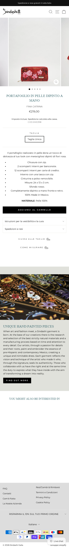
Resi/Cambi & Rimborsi (48, 487)
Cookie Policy (43, 502)
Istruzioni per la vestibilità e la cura (24, 221)
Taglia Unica (34, 139)
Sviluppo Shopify (58, 545)
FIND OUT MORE (17, 380)
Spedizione (33, 119)
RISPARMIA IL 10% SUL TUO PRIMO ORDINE (33, 514)
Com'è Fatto (9, 498)
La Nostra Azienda (12, 503)
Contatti (7, 493)
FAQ (5, 488)
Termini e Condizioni (47, 492)
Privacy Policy (43, 497)
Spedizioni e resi (14, 229)
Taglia (34, 133)
